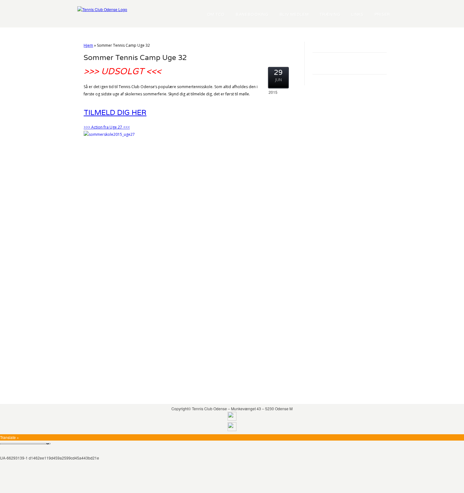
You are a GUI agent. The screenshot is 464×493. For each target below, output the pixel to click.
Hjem (88, 45)
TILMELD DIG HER (115, 112)
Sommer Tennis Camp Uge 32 (135, 57)
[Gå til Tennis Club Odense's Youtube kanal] (232, 429)
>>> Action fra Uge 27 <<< (107, 127)
